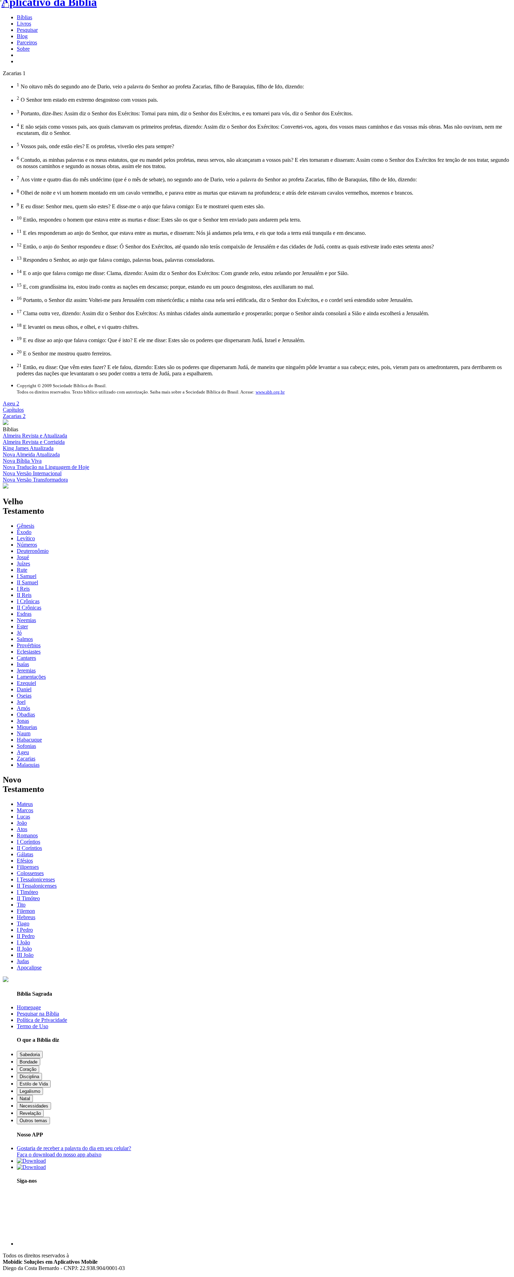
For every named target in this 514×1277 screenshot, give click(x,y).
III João (25, 955)
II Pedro (26, 936)
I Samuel (26, 576)
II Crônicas (29, 608)
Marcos (25, 810)
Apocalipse (29, 968)
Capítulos (13, 410)
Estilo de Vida (34, 1084)
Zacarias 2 (14, 416)
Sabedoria (30, 1054)
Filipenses (28, 867)
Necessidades (34, 1106)
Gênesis (25, 526)
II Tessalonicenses (37, 886)
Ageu (23, 752)
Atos (22, 829)
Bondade (28, 1062)
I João (23, 942)
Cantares (26, 658)
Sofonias (26, 746)
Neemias (26, 620)
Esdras (24, 614)
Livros (24, 24)
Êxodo (24, 532)
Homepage (29, 1007)
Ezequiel (26, 683)
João (22, 823)
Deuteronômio (33, 551)
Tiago (23, 923)
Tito (21, 905)
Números (27, 545)
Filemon (26, 911)
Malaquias (28, 765)
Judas (23, 961)
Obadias (26, 714)
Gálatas (25, 854)
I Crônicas (28, 601)
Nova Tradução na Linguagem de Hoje (46, 467)
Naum (23, 733)
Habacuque (29, 740)
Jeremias (26, 670)
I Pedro (25, 930)
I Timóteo (27, 892)
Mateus (25, 804)
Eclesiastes (29, 652)
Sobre (23, 49)
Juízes (23, 564)
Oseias (24, 696)
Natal (25, 1098)
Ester (22, 626)
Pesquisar (27, 30)
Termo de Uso (32, 1026)
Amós (23, 708)
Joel (21, 702)
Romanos (27, 835)
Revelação (30, 1113)
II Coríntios (29, 848)
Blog (22, 36)
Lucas (23, 817)
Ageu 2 (11, 403)
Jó (19, 633)
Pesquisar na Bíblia (38, 1014)
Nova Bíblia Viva (22, 461)
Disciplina (29, 1076)
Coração (28, 1069)
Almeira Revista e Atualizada (35, 436)
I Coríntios (28, 842)
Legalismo (30, 1091)
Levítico (26, 538)
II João (24, 949)
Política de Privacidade (42, 1020)
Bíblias (24, 17)
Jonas (23, 721)
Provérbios (29, 645)
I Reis (23, 589)
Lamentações (31, 677)
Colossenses (30, 873)
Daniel (24, 689)
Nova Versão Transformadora (35, 480)
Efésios (25, 861)
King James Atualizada (28, 448)
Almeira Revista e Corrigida (34, 442)
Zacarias (26, 759)
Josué (23, 557)
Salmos (25, 639)
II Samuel (27, 582)
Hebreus (26, 917)
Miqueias (27, 727)
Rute (22, 570)
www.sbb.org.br (270, 392)
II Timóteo (28, 898)
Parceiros (27, 42)
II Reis (24, 595)
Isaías (23, 664)
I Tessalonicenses (36, 879)
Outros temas (33, 1120)
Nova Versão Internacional (32, 473)
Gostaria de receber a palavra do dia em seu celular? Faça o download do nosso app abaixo (74, 1151)
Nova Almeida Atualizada (31, 454)
